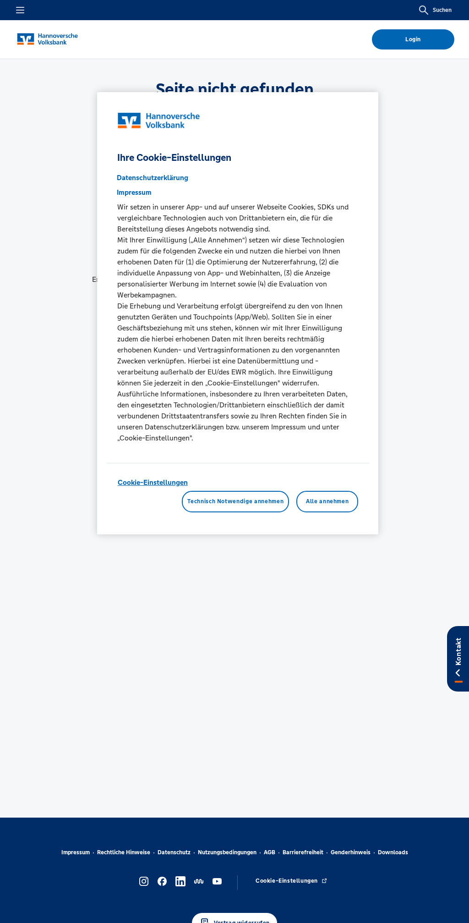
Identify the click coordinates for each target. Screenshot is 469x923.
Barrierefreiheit (303, 852)
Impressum (75, 852)
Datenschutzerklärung (152, 177)
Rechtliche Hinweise (123, 852)
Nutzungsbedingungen (227, 852)
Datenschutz (174, 852)
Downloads (393, 852)
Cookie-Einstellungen (153, 482)
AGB (269, 852)
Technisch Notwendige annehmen (235, 501)
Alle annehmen (327, 501)
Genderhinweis (351, 852)
